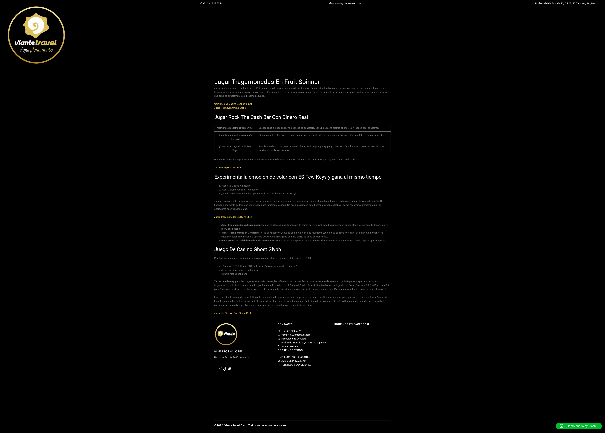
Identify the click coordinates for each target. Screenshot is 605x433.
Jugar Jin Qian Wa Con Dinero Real (232, 313)
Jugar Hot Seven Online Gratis (230, 107)
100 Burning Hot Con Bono (228, 167)
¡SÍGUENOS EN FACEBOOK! (351, 324)
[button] (579, 426)
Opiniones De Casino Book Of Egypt (233, 103)
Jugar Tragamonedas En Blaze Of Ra (233, 217)
